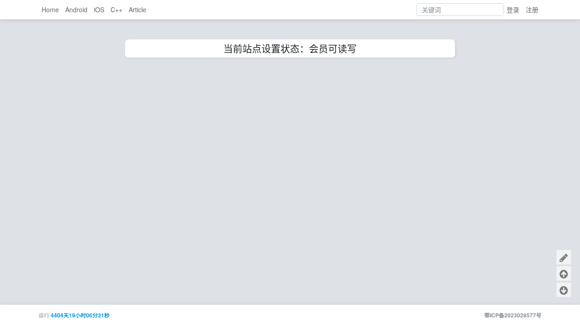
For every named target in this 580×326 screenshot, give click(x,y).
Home (50, 9)
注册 (532, 9)
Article (137, 9)
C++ (116, 9)
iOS (99, 9)
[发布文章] (563, 257)
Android (76, 9)
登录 (513, 9)
